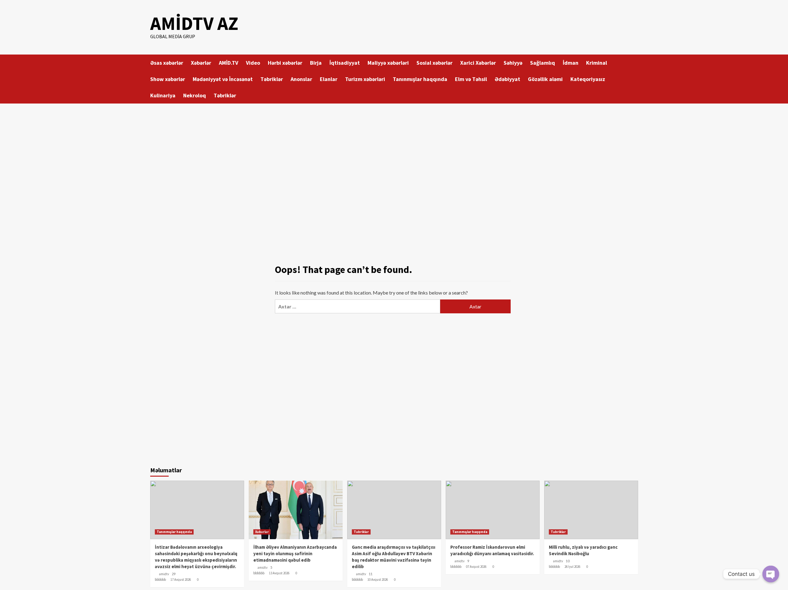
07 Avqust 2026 (476, 566)
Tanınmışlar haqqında (420, 79)
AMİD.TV (228, 62)
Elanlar (328, 79)
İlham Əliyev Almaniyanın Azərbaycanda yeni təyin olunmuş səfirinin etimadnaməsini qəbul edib (295, 553)
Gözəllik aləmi (545, 79)
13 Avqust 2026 (279, 573)
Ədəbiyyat (507, 79)
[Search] (634, 62)
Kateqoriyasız (587, 79)
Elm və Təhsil (471, 79)
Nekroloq (194, 95)
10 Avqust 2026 (378, 579)
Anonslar (301, 79)
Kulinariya (162, 95)
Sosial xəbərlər (434, 62)
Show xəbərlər (167, 79)
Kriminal (596, 62)
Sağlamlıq (542, 62)
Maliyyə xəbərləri (388, 62)
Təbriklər (271, 79)
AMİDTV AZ (194, 23)
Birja (316, 62)
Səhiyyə (513, 62)
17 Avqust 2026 (181, 579)
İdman (570, 62)
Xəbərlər (201, 62)
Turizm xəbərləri (365, 79)
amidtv (164, 574)
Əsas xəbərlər (166, 62)
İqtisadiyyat (344, 62)
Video (253, 62)
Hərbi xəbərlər (285, 62)
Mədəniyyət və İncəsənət (223, 79)
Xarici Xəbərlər (478, 62)
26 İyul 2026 (572, 566)
